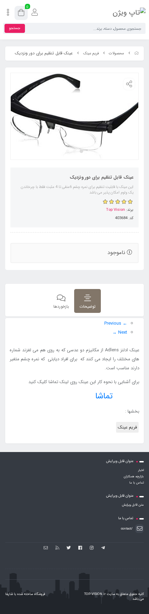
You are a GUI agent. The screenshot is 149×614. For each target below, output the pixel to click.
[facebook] (80, 548)
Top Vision (115, 210)
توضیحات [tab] (87, 306)
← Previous (115, 323)
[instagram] (92, 548)
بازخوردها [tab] (61, 306)
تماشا (104, 396)
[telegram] (103, 548)
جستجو (14, 28)
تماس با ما (136, 482)
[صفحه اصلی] (136, 53)
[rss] (57, 548)
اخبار (141, 470)
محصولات (116, 53)
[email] (46, 548)
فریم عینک (91, 53)
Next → (119, 332)
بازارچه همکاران (134, 476)
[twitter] (69, 548)
